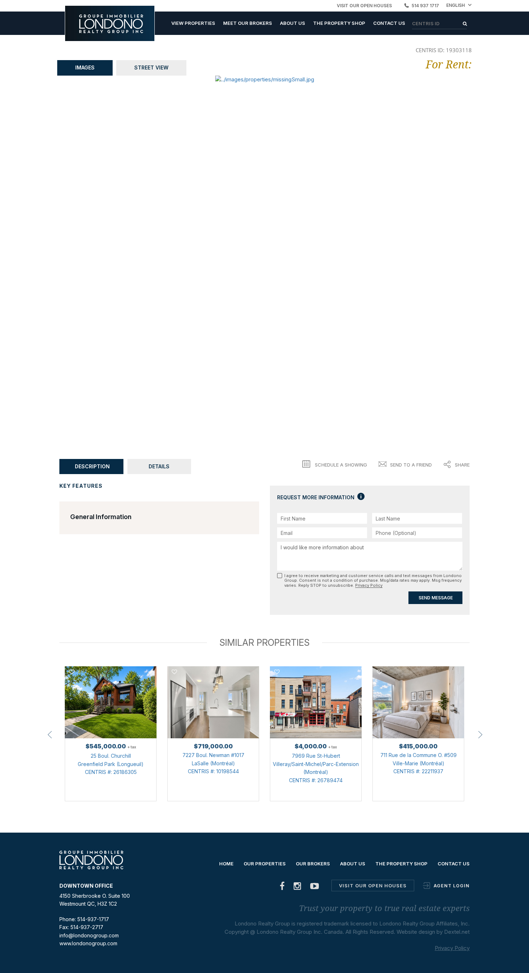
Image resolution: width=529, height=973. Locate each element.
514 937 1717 (425, 5)
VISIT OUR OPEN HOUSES (364, 5)
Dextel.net (457, 931)
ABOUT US (292, 23)
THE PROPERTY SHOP (339, 23)
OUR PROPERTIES (265, 863)
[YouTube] (314, 887)
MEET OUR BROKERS (247, 23)
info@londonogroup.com (89, 935)
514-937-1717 (93, 919)
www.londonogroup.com (88, 943)
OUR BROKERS (313, 863)
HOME (226, 863)
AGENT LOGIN (452, 885)
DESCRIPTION (92, 466)
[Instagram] (298, 887)
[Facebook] (282, 887)
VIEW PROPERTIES (193, 23)
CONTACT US (389, 23)
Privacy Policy (369, 585)
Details (159, 466)
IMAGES (85, 67)
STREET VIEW (151, 67)
